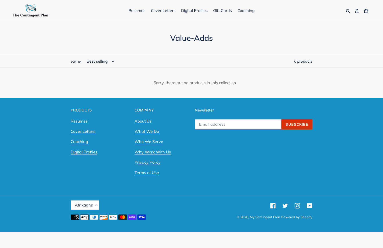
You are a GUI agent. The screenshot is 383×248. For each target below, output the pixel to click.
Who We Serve (149, 141)
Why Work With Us (153, 152)
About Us (143, 121)
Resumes (79, 121)
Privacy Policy (147, 162)
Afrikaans (84, 205)
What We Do (147, 131)
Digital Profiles (84, 152)
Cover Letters (83, 131)
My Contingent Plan (265, 217)
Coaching (79, 141)
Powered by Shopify (296, 217)
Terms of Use (147, 172)
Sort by (76, 61)
